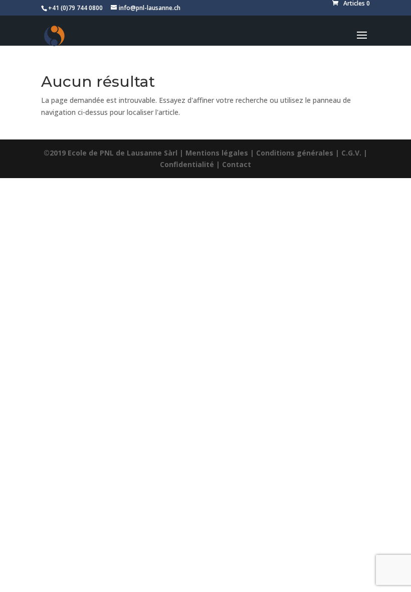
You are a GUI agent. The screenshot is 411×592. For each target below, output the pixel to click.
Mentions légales (216, 153)
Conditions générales (294, 153)
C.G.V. (351, 153)
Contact (236, 164)
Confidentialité (187, 164)
